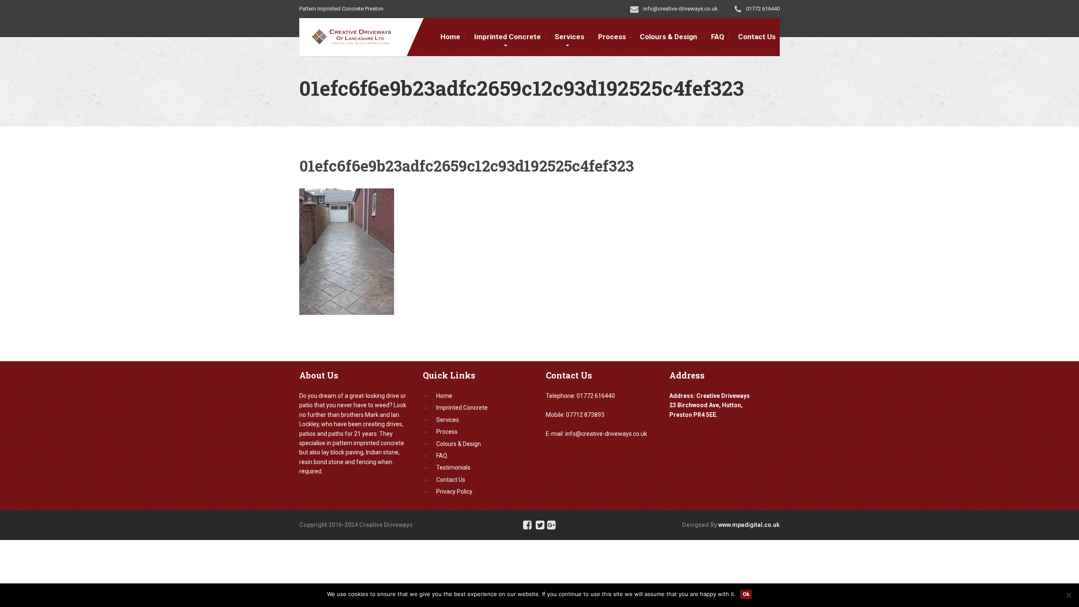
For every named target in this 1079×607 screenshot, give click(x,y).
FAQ (717, 36)
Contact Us (757, 36)
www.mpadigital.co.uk (749, 524)
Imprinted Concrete (462, 407)
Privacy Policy (454, 491)
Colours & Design (668, 36)
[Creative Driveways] (357, 35)
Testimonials (453, 467)
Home (450, 36)
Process (612, 36)
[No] (1068, 595)
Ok (746, 594)
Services (569, 36)
